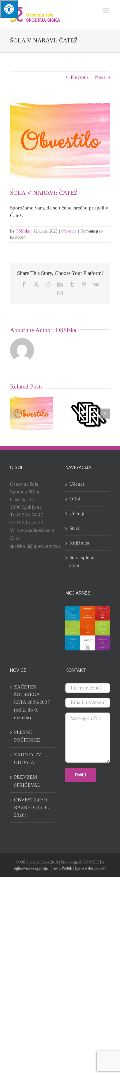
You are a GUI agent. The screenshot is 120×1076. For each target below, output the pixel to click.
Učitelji (76, 513)
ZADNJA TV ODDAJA (27, 758)
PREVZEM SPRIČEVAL (27, 780)
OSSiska (23, 231)
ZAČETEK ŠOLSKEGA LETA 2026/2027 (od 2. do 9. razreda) (32, 702)
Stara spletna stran (82, 561)
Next (100, 77)
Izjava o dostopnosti (90, 868)
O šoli (75, 498)
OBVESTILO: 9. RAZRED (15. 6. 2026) (31, 807)
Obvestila (68, 231)
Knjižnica (79, 543)
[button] (15, 414)
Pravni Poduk (61, 868)
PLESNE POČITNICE (27, 736)
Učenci (76, 484)
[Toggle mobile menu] (106, 10)
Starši (75, 528)
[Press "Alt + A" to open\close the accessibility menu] (9, 9)
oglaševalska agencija (31, 868)
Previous (80, 77)
